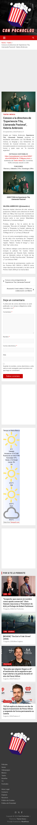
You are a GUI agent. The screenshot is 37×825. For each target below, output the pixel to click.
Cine (5, 594)
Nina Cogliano (18, 641)
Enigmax (4, 795)
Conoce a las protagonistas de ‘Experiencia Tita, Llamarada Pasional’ (17, 281)
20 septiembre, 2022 (9, 132)
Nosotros (5, 798)
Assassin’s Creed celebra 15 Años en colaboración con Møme (19, 290)
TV (9, 594)
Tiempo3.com (14, 522)
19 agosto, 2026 (8, 609)
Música (12, 114)
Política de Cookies (8, 800)
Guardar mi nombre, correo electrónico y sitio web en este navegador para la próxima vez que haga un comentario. (18, 368)
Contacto (5, 792)
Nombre (6, 337)
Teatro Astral (18, 161)
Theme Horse (21, 819)
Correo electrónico (10, 346)
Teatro (6, 114)
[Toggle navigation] (4, 37)
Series (4, 767)
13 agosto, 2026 (8, 641)
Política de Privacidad (9, 803)
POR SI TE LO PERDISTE (14, 573)
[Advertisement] (18, 72)
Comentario (7, 312)
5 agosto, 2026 (8, 679)
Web (4, 355)
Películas (5, 764)
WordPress (25, 822)
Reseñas (11, 631)
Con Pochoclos (19, 609)
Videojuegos (6, 770)
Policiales (7, 664)
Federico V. (20, 132)
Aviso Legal (5, 789)
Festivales (5, 784)
